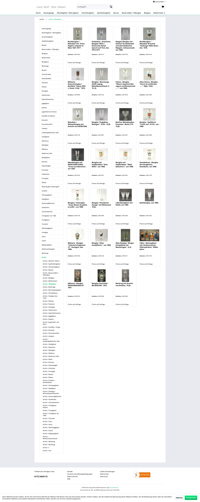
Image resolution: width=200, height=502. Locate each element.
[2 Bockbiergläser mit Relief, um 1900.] (125, 195)
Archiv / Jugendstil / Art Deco (51, 323)
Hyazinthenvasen (48, 99)
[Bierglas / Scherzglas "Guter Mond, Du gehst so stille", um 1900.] (78, 195)
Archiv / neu (47, 451)
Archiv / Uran (47, 421)
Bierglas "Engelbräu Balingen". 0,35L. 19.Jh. (101, 123)
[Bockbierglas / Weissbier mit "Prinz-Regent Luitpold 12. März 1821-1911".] (78, 34)
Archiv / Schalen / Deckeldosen (49, 381)
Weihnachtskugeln (48, 249)
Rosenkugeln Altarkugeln (50, 187)
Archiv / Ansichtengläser (51, 267)
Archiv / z (46, 448)
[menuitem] (94, 7)
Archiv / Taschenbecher (51, 402)
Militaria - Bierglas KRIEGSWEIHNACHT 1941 (76, 285)
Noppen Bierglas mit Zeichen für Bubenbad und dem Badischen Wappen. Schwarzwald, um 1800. (125, 46)
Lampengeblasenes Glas (50, 133)
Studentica (45, 207)
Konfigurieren (191, 498)
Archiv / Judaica (48, 319)
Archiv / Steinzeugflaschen (52, 396)
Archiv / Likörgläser (49, 344)
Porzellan (45, 170)
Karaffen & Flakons (48, 116)
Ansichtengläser (47, 37)
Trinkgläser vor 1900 (49, 216)
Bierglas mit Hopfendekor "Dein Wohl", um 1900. (100, 164)
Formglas (45, 91)
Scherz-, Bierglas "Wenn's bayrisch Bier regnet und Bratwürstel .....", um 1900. (125, 85)
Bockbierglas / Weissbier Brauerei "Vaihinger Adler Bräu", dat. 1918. (149, 45)
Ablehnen (179, 498)
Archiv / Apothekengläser (51, 264)
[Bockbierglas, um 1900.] (149, 195)
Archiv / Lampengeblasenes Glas (51, 340)
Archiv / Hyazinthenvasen (52, 313)
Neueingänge (46, 29)
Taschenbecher (47, 212)
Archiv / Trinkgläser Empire (49, 406)
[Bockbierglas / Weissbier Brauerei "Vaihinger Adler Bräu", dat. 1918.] (149, 34)
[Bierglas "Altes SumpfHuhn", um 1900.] (101, 235)
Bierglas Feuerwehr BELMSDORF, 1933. (100, 284)
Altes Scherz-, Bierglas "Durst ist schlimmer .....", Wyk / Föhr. (149, 84)
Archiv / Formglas (49, 307)
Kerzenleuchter (47, 124)
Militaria (45, 149)
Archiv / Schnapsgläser (51, 385)
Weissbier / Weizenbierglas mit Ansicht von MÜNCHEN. (77, 124)
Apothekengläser (48, 41)
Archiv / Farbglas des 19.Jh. (50, 297)
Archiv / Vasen (48, 430)
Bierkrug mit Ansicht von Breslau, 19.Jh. (124, 284)
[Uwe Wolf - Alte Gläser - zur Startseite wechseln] (51, 7)
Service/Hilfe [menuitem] (159, 2)
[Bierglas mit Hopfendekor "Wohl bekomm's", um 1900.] (125, 154)
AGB (68, 479)
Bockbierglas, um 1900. (149, 203)
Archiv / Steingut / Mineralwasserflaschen (51, 392)
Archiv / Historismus (50, 310)
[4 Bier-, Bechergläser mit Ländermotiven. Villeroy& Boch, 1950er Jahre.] (149, 235)
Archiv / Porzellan (49, 368)
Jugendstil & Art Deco (49, 112)
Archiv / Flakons (48, 301)
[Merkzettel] (163, 7)
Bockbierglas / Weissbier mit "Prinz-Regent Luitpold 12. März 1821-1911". (76, 45)
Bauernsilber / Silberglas (50, 49)
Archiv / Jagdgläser (49, 316)
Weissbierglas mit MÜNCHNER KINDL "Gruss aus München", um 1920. (77, 165)
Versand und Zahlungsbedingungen (79, 474)
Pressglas (45, 178)
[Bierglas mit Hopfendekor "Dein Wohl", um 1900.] (101, 154)
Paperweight (46, 166)
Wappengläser (47, 245)
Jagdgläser (45, 103)
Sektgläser (45, 199)
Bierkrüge (45, 66)
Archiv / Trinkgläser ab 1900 (51, 414)
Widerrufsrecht (72, 476)
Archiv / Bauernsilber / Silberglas (51, 274)
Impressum (104, 476)
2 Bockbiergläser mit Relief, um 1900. (124, 204)
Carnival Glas (46, 74)
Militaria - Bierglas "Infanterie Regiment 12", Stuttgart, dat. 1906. (76, 246)
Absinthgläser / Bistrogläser (51, 33)
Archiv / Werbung (49, 442)
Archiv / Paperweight (50, 365)
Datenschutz (104, 474)
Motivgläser (46, 157)
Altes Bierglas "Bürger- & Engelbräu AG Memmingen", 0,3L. (125, 245)
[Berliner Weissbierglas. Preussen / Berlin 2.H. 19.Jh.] (125, 114)
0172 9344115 (41, 476)
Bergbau (45, 53)
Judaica (44, 108)
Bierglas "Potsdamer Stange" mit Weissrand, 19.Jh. (101, 205)
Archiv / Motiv (47, 359)
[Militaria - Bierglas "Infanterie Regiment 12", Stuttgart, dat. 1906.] (78, 235)
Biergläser (45, 62)
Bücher (44, 70)
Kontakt (70, 471)
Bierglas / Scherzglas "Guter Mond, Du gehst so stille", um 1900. (77, 205)
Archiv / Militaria (48, 353)
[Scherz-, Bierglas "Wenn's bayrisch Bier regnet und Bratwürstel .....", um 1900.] (125, 74)
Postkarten (45, 174)
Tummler (45, 224)
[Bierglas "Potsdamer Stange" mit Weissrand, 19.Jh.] (101, 195)
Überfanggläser (47, 228)
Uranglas (45, 232)
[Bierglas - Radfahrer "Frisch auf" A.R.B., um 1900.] (149, 114)
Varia (43, 237)
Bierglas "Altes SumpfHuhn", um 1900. (101, 244)
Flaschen (45, 83)
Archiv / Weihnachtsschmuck (50, 437)
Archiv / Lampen (48, 336)
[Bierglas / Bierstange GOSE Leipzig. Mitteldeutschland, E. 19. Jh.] (101, 74)
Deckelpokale (46, 78)
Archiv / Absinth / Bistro (51, 261)
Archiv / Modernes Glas (51, 356)
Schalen (44, 191)
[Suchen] (111, 7)
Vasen (44, 241)
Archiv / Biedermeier (50, 281)
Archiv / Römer (48, 374)
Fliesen (44, 87)
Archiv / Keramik (48, 330)
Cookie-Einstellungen (107, 471)
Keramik (45, 120)
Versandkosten (114, 487)
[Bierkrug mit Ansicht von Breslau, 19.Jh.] (125, 275)
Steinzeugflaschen (48, 203)
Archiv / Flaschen (49, 304)
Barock (44, 45)
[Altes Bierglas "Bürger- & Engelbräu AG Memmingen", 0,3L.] (125, 235)
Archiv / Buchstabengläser (52, 290)
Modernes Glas (47, 153)
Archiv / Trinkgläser (49, 410)
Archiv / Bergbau (48, 278)
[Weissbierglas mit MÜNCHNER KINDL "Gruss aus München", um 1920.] (78, 154)
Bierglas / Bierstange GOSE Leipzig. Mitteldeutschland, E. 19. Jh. (101, 85)
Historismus (46, 95)
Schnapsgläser (47, 195)
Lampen (44, 128)
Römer (44, 182)
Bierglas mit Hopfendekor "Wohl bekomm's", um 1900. (125, 164)
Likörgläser (45, 137)
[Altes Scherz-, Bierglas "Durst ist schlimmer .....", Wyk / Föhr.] (149, 74)
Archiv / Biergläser (49, 284)
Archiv (44, 257)
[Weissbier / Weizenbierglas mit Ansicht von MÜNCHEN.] (78, 114)
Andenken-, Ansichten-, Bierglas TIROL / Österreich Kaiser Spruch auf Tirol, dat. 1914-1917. (101, 46)
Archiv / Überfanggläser (51, 427)
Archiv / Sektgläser (49, 388)
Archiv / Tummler (49, 418)
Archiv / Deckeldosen (50, 293)
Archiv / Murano (48, 362)
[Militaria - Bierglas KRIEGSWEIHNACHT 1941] (78, 275)
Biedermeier (46, 58)
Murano (44, 162)
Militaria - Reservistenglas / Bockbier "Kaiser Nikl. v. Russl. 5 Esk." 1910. (77, 85)
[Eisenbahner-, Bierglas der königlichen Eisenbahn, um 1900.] (149, 154)
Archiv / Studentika (49, 399)
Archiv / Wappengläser (51, 434)
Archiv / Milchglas (49, 350)
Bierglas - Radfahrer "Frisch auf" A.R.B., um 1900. (149, 124)
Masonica (45, 141)
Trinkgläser (46, 220)
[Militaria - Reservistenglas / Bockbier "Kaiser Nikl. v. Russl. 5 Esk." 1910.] (78, 74)
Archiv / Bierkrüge (49, 287)
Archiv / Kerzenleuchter (51, 333)
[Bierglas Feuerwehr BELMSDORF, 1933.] (101, 275)
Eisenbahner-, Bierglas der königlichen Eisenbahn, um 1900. (149, 164)
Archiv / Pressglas (49, 371)
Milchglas (45, 145)
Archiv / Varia (47, 424)
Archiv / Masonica (49, 347)
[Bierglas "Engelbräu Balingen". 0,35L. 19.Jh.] (101, 114)
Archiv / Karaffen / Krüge (51, 327)
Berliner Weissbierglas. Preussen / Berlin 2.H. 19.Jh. (125, 124)
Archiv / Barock (48, 270)
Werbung (45, 253)
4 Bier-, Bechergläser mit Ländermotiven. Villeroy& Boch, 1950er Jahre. (149, 246)
